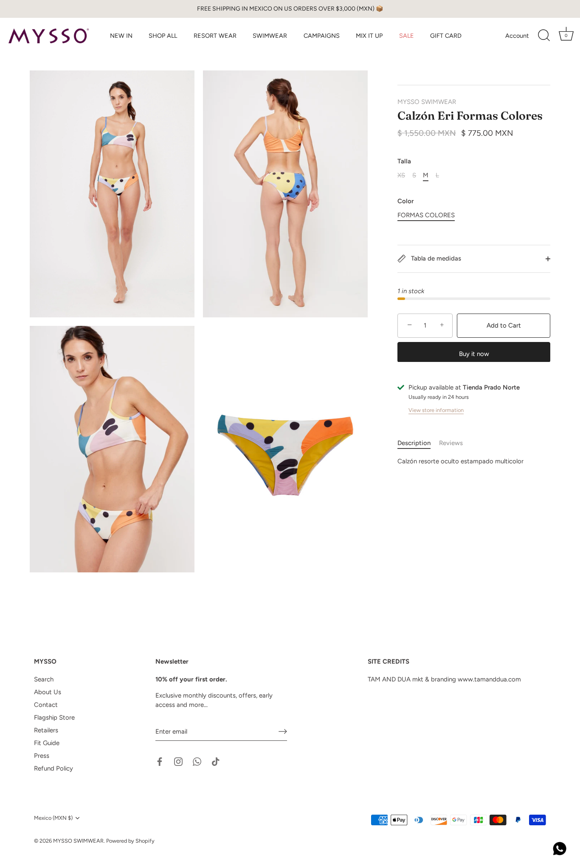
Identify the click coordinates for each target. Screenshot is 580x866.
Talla (404, 161)
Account (517, 35)
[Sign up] (283, 731)
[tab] (418, 443)
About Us (47, 692)
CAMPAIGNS (322, 35)
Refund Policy (53, 768)
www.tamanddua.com (489, 679)
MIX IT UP (369, 35)
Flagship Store (54, 717)
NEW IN (121, 35)
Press (41, 756)
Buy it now (474, 353)
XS (401, 175)
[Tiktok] (215, 761)
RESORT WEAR (215, 35)
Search (43, 679)
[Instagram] (178, 761)
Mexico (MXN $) (53, 818)
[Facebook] (159, 761)
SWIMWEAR (270, 35)
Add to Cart (504, 325)
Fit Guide (46, 743)
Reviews (451, 443)
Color (405, 201)
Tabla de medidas (435, 258)
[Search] (544, 35)
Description (414, 443)
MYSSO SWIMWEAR (426, 102)
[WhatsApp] (197, 761)
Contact (46, 705)
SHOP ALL (163, 35)
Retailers (46, 730)
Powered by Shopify (130, 841)
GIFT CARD (446, 35)
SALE (406, 35)
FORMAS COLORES (426, 215)
